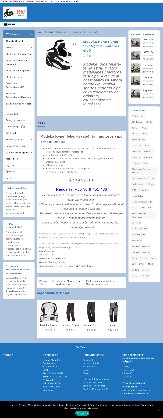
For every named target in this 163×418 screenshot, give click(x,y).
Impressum (48, 390)
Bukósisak (11, 133)
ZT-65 (134, 276)
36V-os (149, 122)
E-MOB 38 (136, 157)
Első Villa (150, 184)
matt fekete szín (139, 229)
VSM (134, 264)
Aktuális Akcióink (15, 41)
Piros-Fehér (137, 240)
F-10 (134, 190)
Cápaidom (136, 145)
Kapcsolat (88, 360)
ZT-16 (150, 264)
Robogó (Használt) (15, 120)
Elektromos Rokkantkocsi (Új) (15, 85)
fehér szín (144, 190)
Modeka (90, 284)
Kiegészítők (12, 159)
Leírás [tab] (41, 123)
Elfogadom (82, 413)
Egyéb (9, 178)
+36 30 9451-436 (69, 1)
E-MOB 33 (148, 151)
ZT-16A (145, 270)
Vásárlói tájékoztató (93, 382)
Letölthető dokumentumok (96, 379)
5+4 (143, 116)
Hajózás (10, 165)
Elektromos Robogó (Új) (18, 70)
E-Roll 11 (136, 163)
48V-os (135, 128)
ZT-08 (142, 264)
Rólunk (86, 370)
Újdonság (10, 172)
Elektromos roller (14, 77)
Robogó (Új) (12, 114)
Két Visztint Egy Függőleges (139, 215)
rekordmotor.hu (46, 251)
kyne (112, 281)
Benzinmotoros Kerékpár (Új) (18, 106)
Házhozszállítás (91, 363)
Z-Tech (127, 377)
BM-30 (145, 134)
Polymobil (129, 370)
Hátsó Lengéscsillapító (142, 202)
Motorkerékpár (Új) (15, 126)
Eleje (145, 163)
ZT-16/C (135, 270)
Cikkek (86, 373)
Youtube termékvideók (94, 386)
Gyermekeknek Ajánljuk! (18, 152)
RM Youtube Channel (85, 265)
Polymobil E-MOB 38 (141, 252)
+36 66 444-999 (55, 373)
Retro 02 (144, 258)
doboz (147, 145)
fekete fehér (102, 284)
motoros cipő (102, 281)
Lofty (126, 367)
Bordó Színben (138, 140)
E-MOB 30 (136, 151)
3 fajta (135, 116)
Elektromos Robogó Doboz (143, 178)
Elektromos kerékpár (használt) (16, 62)
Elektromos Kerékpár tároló (141, 170)
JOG (134, 208)
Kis (149, 208)
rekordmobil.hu (46, 254)
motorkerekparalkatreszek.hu (137, 393)
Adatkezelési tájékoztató (95, 389)
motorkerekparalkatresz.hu (52, 262)
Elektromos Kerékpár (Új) (19, 54)
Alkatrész (10, 47)
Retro (134, 258)
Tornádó (128, 373)
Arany (144, 128)
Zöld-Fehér (145, 276)
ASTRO (135, 134)
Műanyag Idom (138, 235)
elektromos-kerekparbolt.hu (52, 258)
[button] (75, 44)
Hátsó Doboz (137, 196)
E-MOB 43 (148, 157)
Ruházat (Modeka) (15, 139)
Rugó (153, 258)
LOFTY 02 (136, 223)
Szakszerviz (89, 367)
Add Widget (81, 347)
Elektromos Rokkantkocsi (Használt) (18, 95)
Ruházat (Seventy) (15, 146)
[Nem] (159, 409)
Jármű (142, 208)
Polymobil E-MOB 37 (141, 246)
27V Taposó (137, 122)
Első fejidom (137, 184)
